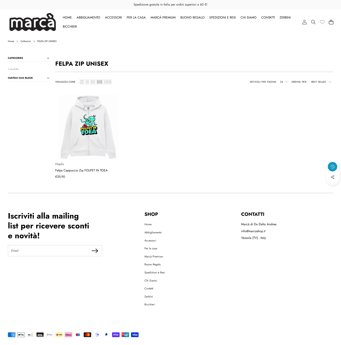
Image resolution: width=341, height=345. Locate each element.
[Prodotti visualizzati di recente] (332, 166)
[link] (322, 22)
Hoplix (59, 164)
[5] (108, 81)
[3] (92, 81)
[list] (81, 81)
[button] (313, 22)
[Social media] (332, 177)
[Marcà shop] (32, 22)
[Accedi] (304, 22)
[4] (99, 81)
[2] (87, 81)
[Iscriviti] (94, 250)
